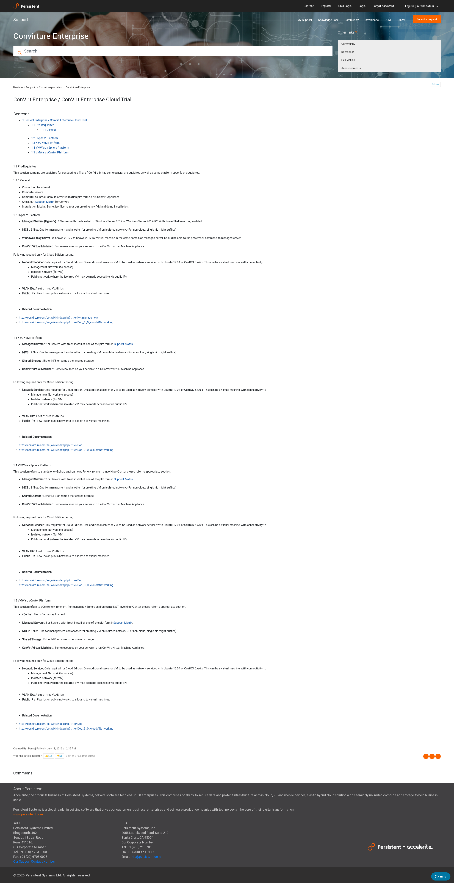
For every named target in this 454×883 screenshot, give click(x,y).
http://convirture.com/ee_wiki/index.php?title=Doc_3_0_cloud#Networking (66, 322)
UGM (388, 20)
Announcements (351, 68)
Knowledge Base (328, 20)
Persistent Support (24, 87)
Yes (50, 755)
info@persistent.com (146, 857)
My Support (304, 20)
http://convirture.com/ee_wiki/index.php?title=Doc (50, 445)
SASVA (401, 20)
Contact (309, 6)
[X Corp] (432, 756)
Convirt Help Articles (50, 87)
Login (362, 6)
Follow (435, 84)
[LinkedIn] (438, 756)
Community (352, 20)
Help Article (348, 60)
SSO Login (344, 6)
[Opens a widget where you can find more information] (440, 876)
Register (326, 6)
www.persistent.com (28, 814)
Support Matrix (44, 201)
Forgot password (383, 6)
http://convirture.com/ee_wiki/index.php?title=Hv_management (58, 317)
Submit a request (427, 19)
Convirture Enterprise (78, 87)
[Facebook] (426, 756)
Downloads (372, 20)
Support (21, 19)
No (60, 755)
